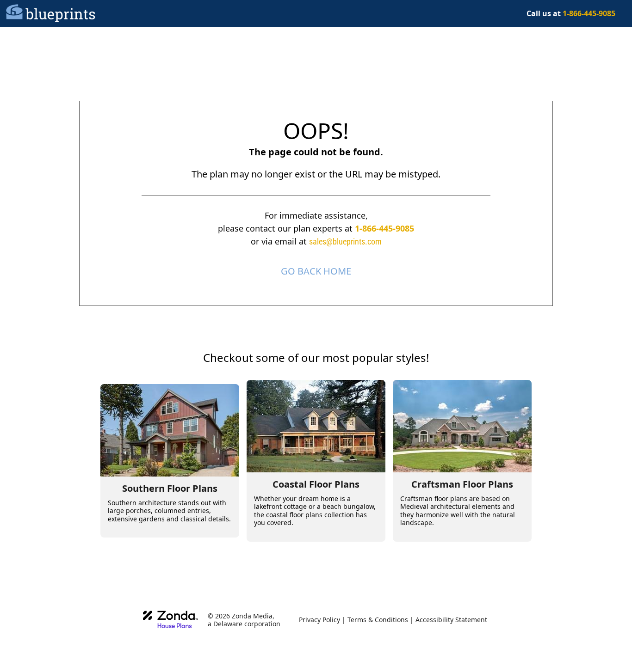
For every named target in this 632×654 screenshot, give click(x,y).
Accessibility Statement (451, 619)
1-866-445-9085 (384, 228)
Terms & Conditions (377, 619)
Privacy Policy (319, 619)
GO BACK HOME (316, 271)
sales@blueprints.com (345, 241)
